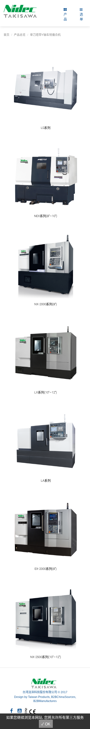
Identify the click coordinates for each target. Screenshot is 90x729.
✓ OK (45, 724)
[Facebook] (11, 710)
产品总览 (19, 35)
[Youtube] (19, 710)
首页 (6, 35)
